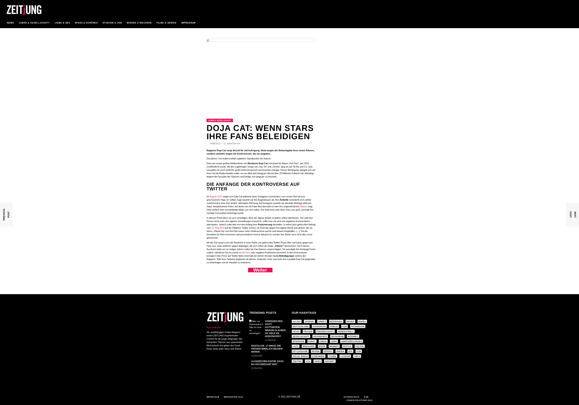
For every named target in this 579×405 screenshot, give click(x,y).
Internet (353, 336)
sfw (358, 351)
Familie (334, 326)
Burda (362, 322)
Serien (340, 351)
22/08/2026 (270, 340)
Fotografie (357, 326)
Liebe (334, 341)
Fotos (296, 331)
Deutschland (301, 326)
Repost (328, 351)
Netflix (347, 346)
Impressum (213, 397)
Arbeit (322, 322)
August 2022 (216, 196)
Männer (334, 346)
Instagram (337, 336)
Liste (296, 346)
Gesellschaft (301, 336)
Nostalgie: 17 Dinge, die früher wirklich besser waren (267, 348)
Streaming (318, 356)
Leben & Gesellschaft (219, 120)
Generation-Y (346, 331)
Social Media (300, 356)
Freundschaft (325, 331)
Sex (350, 351)
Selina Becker (233, 143)
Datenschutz (351, 397)
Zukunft (330, 361)
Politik (360, 346)
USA (308, 361)
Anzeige (309, 322)
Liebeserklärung (351, 341)
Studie (332, 356)
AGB (366, 397)
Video (317, 361)
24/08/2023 (215, 143)
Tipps (357, 356)
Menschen (309, 346)
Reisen (316, 351)
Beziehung (336, 322)
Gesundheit (320, 336)
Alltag (297, 322)
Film (344, 326)
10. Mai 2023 (218, 228)
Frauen (308, 331)
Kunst (312, 341)
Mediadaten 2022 (233, 397)
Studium (345, 356)
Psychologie (300, 351)
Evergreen (319, 326)
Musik (322, 346)
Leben (323, 341)
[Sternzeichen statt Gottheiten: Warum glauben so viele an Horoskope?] (256, 327)
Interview (298, 341)
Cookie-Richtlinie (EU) (359, 400)
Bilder (350, 322)
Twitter (297, 361)
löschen (246, 252)
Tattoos (303, 206)
